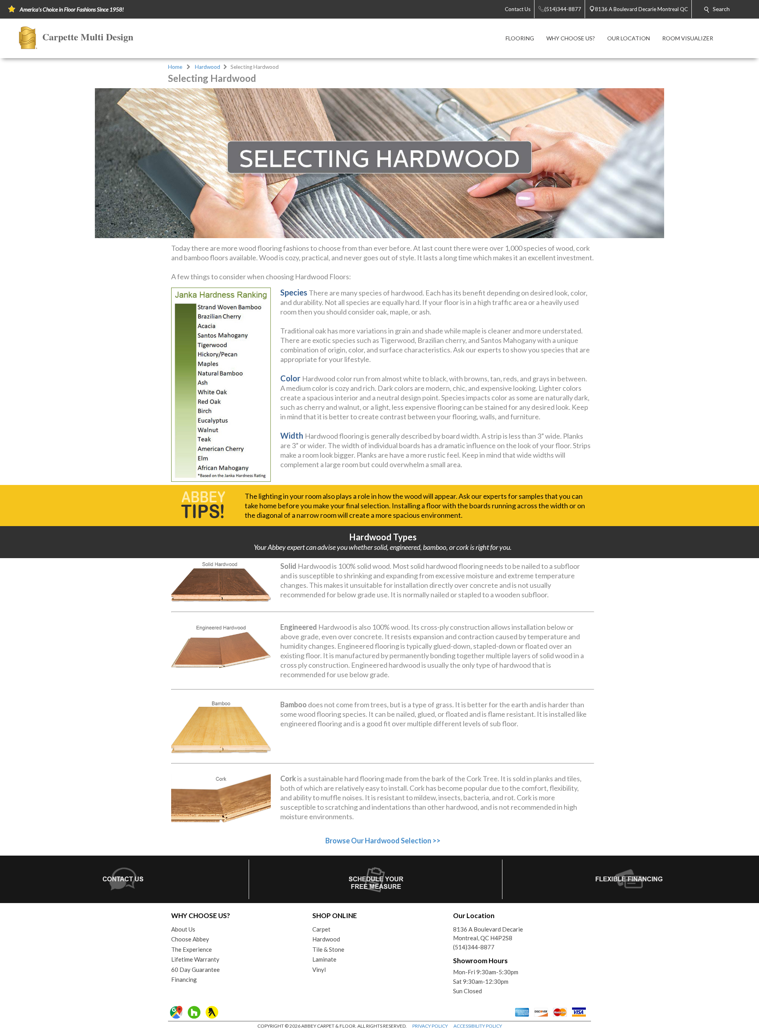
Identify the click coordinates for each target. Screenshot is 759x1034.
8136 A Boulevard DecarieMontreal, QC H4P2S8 (488, 934)
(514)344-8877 (474, 947)
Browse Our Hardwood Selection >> (382, 840)
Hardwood (207, 67)
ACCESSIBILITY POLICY (477, 1026)
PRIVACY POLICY (430, 1026)
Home (175, 67)
